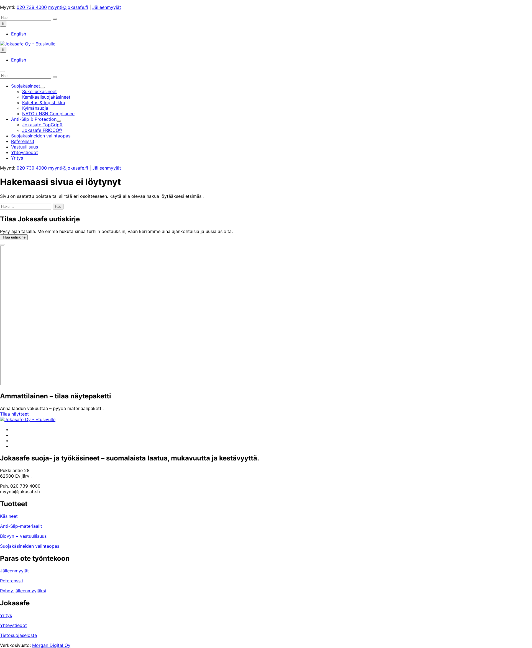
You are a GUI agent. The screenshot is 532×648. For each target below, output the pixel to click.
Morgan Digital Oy (51, 645)
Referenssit (11, 580)
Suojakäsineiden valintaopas (29, 546)
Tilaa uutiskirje (13, 237)
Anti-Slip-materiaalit (21, 526)
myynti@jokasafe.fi (68, 7)
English (18, 34)
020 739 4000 (32, 7)
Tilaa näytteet (14, 414)
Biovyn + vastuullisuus (23, 536)
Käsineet (9, 516)
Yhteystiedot (13, 625)
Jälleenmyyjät (106, 7)
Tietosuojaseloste (18, 635)
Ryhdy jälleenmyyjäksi (23, 590)
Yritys (6, 615)
